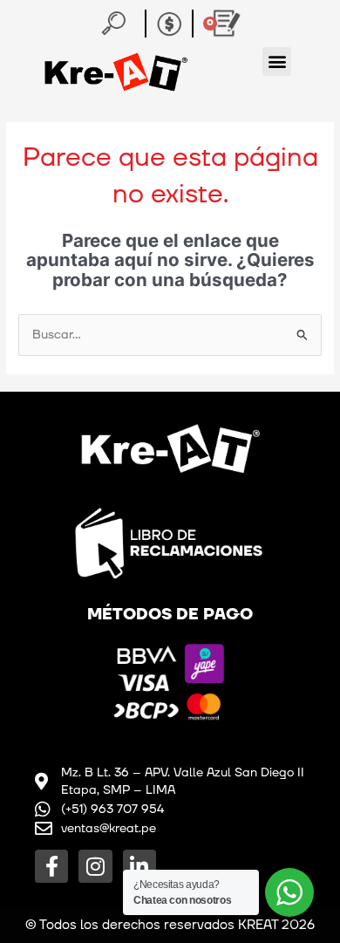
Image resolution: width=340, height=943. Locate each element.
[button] (276, 61)
